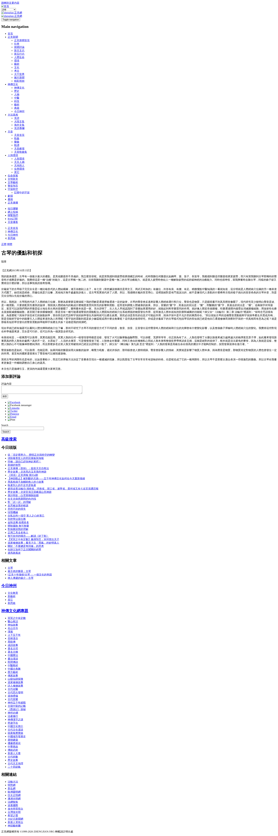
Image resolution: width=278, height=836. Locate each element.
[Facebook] (14, 402)
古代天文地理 (15, 763)
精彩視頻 (19, 81)
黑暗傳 (11, 641)
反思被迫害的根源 (18, 505)
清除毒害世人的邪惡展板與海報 (26, 458)
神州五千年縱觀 (17, 702)
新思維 (11, 238)
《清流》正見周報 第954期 (23, 475)
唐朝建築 (13, 739)
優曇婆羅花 (14, 743)
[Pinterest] (13, 414)
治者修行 (13, 716)
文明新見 (13, 179)
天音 (10, 131)
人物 (16, 94)
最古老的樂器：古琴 (19, 571)
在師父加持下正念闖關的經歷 (24, 549)
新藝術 (11, 596)
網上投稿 (13, 212)
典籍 (16, 108)
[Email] (12, 416)
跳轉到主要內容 (10, 2)
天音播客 (13, 222)
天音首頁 (19, 135)
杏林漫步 (13, 638)
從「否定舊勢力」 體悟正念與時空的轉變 (31, 454)
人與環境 (13, 155)
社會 (16, 43)
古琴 (10, 567)
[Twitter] (13, 411)
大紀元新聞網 (15, 818)
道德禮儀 (13, 695)
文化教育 (13, 593)
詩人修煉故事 (15, 685)
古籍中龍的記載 (17, 706)
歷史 (16, 91)
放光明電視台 (15, 808)
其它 (16, 172)
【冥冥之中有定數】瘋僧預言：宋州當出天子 (33, 539)
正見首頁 (13, 228)
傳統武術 (13, 750)
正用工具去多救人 (18, 532)
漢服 (10, 631)
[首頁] (5, 6)
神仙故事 (13, 624)
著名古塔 (13, 648)
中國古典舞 (14, 668)
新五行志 (19, 53)
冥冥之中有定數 (17, 618)
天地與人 (19, 165)
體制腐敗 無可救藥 (18, 525)
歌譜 (16, 145)
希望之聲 (13, 815)
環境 (16, 60)
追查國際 (13, 805)
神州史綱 (13, 712)
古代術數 (13, 756)
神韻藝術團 (14, 825)
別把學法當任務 (17, 519)
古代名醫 (13, 689)
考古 (16, 70)
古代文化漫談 (15, 729)
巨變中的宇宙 (22, 192)
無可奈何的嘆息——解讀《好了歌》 (28, 536)
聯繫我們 (13, 215)
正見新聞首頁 (22, 40)
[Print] (11, 419)
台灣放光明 (14, 812)
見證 (16, 118)
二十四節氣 (14, 766)
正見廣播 (13, 202)
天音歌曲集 (20, 152)
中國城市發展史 (17, 736)
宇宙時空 (13, 189)
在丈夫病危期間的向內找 (22, 498)
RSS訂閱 (13, 218)
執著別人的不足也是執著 (22, 485)
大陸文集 (19, 121)
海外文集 (19, 124)
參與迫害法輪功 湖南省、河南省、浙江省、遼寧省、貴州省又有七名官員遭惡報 (53, 488)
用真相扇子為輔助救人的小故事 (26, 481)
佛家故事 (13, 675)
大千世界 (19, 74)
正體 (3, 244)
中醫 (16, 97)
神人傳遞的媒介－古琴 (20, 578)
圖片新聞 (19, 77)
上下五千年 (14, 635)
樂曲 (16, 141)
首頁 (10, 33)
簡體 (9, 244)
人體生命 (19, 57)
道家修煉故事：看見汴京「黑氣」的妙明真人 (33, 542)
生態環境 (19, 168)
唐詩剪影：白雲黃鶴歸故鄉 (23, 495)
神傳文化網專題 (14, 611)
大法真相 (13, 114)
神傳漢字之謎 (15, 719)
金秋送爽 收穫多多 (18, 522)
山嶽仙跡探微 (15, 679)
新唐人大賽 (14, 753)
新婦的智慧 (14, 465)
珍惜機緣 (13, 512)
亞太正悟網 (14, 795)
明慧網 (11, 785)
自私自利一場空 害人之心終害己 (26, 515)
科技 (16, 101)
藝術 (16, 64)
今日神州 (19, 111)
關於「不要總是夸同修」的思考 (26, 546)
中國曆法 (13, 655)
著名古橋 (13, 652)
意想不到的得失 (17, 509)
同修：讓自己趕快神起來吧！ (24, 461)
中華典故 (13, 746)
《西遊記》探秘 (17, 709)
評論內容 (6, 383)
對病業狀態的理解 (18, 529)
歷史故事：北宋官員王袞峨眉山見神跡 (29, 492)
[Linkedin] (13, 408)
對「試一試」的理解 (19, 502)
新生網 (11, 788)
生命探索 (13, 175)
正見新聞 (13, 37)
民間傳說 (13, 662)
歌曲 (16, 138)
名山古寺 (13, 628)
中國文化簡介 (15, 726)
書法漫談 (13, 658)
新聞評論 (19, 47)
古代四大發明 (15, 692)
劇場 (10, 196)
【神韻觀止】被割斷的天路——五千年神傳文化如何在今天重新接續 (46, 478)
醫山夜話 (13, 621)
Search (4, 425)
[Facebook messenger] (20, 405)
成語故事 (13, 645)
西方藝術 (13, 672)
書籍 (10, 199)
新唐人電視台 (15, 822)
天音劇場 (19, 148)
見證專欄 (19, 128)
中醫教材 (13, 665)
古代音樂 (13, 699)
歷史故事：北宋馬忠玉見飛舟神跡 (27, 471)
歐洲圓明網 (14, 791)
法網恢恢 (13, 802)
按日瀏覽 (13, 208)
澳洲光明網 (14, 798)
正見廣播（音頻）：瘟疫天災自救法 (28, 468)
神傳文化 (13, 84)
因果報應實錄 (15, 733)
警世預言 (13, 185)
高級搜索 (9, 439)
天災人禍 (19, 162)
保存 (5, 396)
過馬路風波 (14, 552)
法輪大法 (13, 781)
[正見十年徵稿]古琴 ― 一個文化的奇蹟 (30, 574)
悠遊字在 (13, 723)
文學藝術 (13, 182)
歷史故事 (13, 760)
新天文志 (19, 50)
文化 (16, 67)
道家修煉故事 (15, 682)
